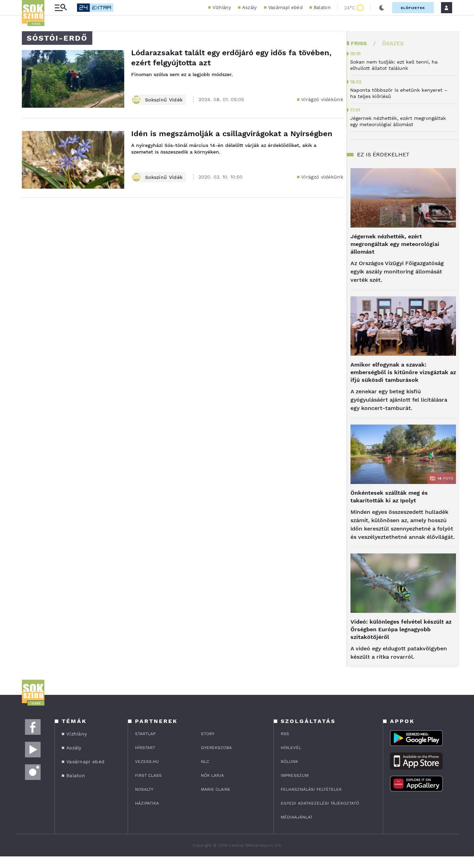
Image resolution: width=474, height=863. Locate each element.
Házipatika (147, 803)
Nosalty (144, 789)
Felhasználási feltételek (311, 789)
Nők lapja (212, 775)
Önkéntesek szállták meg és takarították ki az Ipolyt (389, 497)
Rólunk (289, 761)
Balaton (322, 7)
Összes (393, 43)
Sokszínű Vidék (164, 99)
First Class (148, 775)
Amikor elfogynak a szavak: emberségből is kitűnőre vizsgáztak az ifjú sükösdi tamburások (403, 372)
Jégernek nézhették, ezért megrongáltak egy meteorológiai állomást (394, 244)
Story (207, 733)
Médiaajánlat (297, 817)
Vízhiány (221, 7)
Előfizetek (413, 8)
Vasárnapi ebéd (285, 7)
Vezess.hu (147, 761)
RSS (285, 733)
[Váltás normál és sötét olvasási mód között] (382, 7)
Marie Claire (215, 789)
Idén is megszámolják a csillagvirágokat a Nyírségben (231, 133)
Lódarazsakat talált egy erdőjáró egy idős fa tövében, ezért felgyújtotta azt (231, 57)
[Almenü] (60, 8)
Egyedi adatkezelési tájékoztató (320, 803)
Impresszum (294, 775)
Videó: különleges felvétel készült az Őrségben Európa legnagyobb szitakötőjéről (400, 629)
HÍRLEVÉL (291, 747)
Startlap (145, 733)
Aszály (249, 7)
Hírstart (145, 747)
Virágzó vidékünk (322, 99)
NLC (205, 761)
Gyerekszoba (216, 747)
